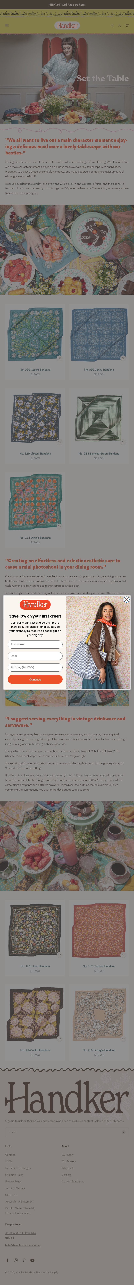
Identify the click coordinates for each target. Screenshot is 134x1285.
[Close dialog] (126, 599)
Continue (35, 679)
